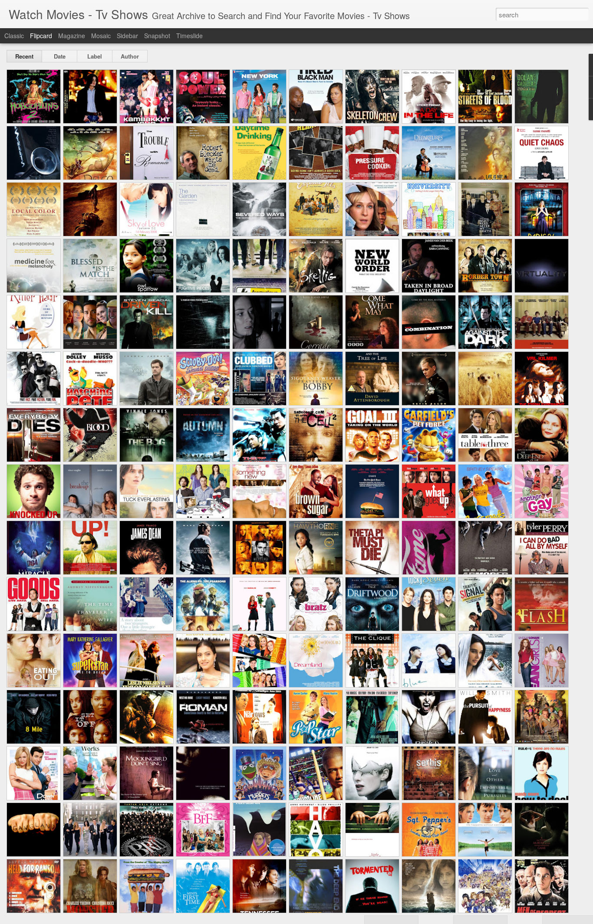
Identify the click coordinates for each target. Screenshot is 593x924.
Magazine (71, 35)
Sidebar (127, 35)
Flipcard (41, 35)
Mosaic (101, 35)
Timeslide (189, 35)
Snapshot (157, 35)
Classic (14, 35)
